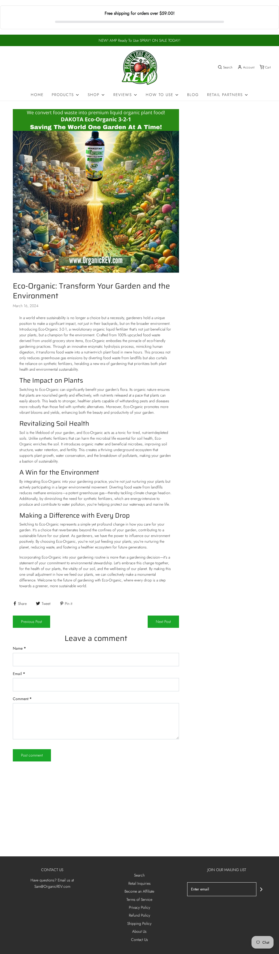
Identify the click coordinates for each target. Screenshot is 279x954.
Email (19, 673)
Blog (193, 94)
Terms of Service (139, 899)
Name (19, 648)
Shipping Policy (139, 923)
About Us (139, 931)
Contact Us (139, 939)
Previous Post (31, 621)
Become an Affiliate (139, 891)
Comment (22, 698)
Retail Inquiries (139, 883)
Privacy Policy (139, 907)
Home (37, 94)
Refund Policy (139, 915)
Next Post (163, 621)
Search (139, 875)
